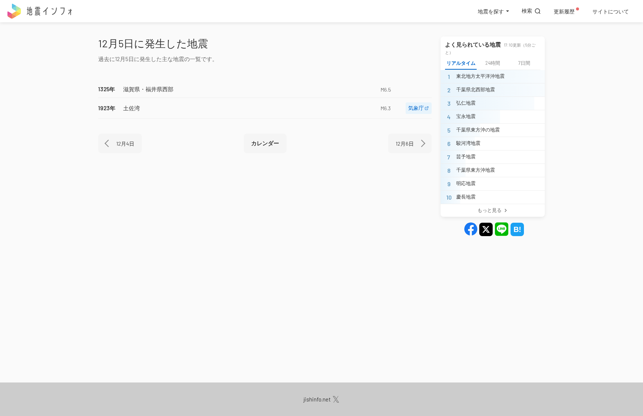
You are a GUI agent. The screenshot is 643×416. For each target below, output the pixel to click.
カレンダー (265, 143)
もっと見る (489, 210)
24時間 (492, 63)
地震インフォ (40, 11)
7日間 (524, 63)
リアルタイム (461, 63)
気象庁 (416, 108)
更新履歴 (564, 11)
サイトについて (610, 11)
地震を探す (491, 11)
